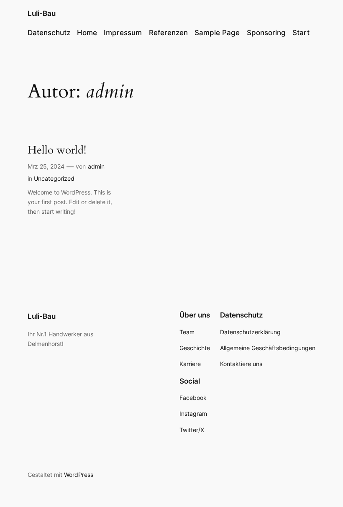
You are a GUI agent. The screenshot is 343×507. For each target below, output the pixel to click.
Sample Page (217, 32)
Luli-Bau (42, 13)
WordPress (78, 474)
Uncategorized (54, 178)
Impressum (123, 32)
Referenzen (168, 32)
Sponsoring (266, 32)
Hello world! (57, 149)
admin (96, 166)
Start (301, 32)
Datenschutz (49, 32)
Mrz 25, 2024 (46, 166)
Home (87, 32)
